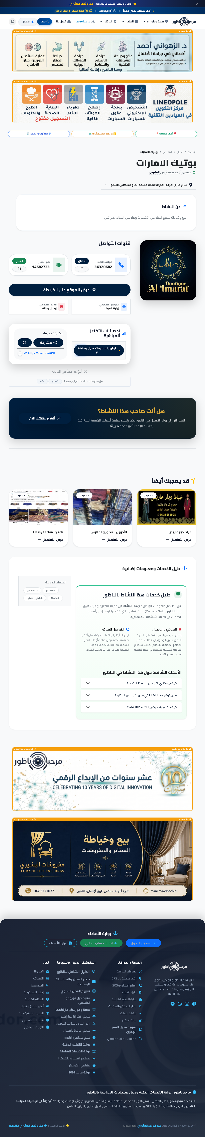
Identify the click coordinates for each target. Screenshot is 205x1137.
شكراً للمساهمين (33, 1020)
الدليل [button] (130, 21)
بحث (43, 21)
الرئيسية (192, 152)
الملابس (167, 152)
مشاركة (46, 343)
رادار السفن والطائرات (122, 1006)
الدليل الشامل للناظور (73, 971)
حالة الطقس (128, 1020)
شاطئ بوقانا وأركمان (76, 1030)
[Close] (197, 3)
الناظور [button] (108, 21)
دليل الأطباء (129, 992)
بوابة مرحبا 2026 (79, 1072)
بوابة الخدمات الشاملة (75, 1051)
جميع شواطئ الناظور (77, 1037)
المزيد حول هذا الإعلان (24, 31)
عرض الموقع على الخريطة (66, 289)
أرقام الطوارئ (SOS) (124, 985)
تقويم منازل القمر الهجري (124, 1029)
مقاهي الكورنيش (79, 1065)
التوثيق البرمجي (34, 1027)
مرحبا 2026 (83, 21)
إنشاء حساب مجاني (99, 943)
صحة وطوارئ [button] (155, 21)
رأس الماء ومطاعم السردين (73, 1023)
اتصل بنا (61, 21)
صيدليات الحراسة (126, 971)
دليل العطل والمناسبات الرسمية (72, 981)
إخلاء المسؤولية (34, 992)
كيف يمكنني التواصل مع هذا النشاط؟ (152, 683)
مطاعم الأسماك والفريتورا (74, 1058)
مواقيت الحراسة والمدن (121, 1039)
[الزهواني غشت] (102, 52)
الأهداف (38, 978)
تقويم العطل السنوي (75, 991)
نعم (54, 381)
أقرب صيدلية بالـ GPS (124, 978)
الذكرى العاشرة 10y (31, 1013)
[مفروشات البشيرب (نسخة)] (102, 861)
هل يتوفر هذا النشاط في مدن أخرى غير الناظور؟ (146, 695)
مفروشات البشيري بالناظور (26, 1125)
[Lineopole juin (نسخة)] (102, 103)
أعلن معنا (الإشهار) (32, 1006)
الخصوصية (37, 985)
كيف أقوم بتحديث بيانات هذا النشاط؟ (152, 707)
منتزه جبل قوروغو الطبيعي (78, 1000)
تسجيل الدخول (141, 943)
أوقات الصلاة (128, 1013)
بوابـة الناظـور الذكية (76, 1044)
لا (41, 381)
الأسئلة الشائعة (34, 999)
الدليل (180, 152)
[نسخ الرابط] (20, 353)
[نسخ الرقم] (82, 269)
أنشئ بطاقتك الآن (42, 418)
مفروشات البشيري (81, 3)
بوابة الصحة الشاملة (124, 999)
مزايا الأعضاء (58, 943)
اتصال (81, 261)
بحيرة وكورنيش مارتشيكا (72, 1010)
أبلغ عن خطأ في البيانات (67, 371)
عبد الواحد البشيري (149, 1125)
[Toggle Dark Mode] (12, 21)
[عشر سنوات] (102, 781)
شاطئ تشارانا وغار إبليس (75, 1016)
